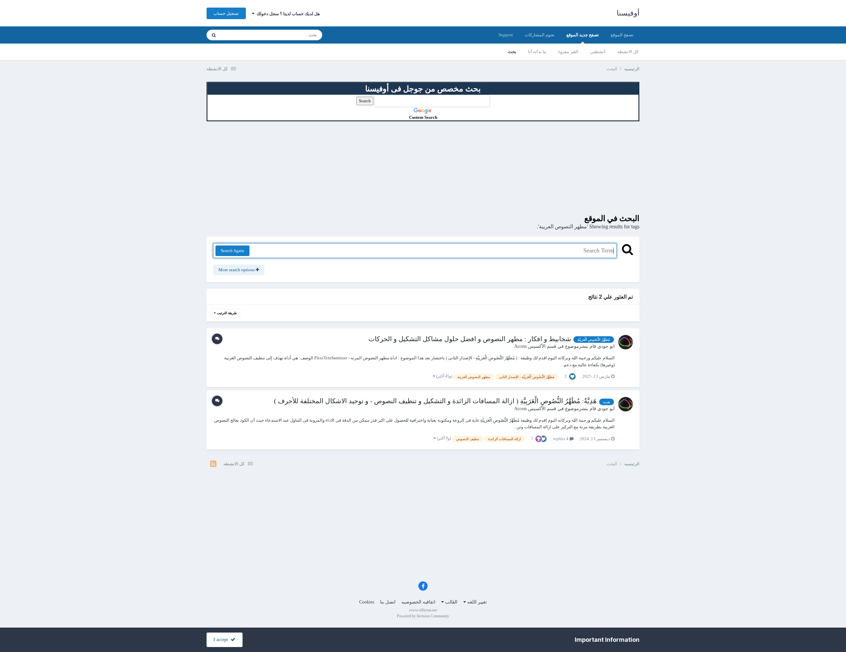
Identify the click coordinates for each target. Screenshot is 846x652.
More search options (237, 269)
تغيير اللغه (476, 602)
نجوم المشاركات (540, 34)
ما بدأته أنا (537, 51)
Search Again (232, 250)
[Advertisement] (423, 167)
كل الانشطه (627, 51)
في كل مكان (240, 35)
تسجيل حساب (226, 13)
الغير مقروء (568, 51)
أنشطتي (597, 51)
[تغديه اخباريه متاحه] (213, 464)
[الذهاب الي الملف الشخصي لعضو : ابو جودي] (625, 342)
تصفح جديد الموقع (582, 34)
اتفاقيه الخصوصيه (418, 602)
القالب (450, 602)
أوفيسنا (628, 13)
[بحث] (214, 35)
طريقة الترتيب (226, 313)
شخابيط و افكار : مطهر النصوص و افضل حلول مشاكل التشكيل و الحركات (469, 338)
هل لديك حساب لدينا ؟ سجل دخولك (287, 13)
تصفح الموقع (622, 34)
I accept (222, 639)
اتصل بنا (388, 602)
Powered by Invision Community (423, 616)
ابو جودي (606, 346)
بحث (512, 51)
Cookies (366, 602)
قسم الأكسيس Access (535, 346)
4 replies (561, 438)
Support (506, 34)
